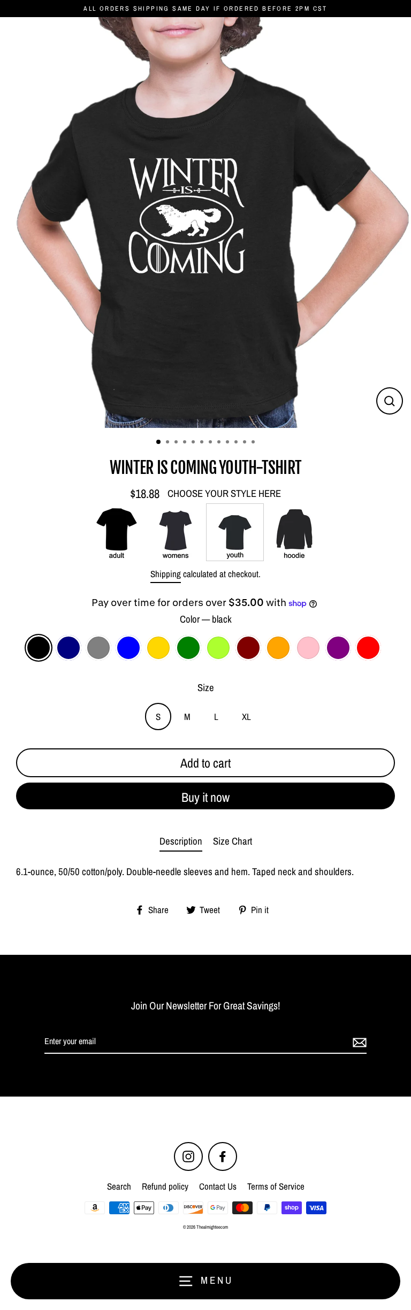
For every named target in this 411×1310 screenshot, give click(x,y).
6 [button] (203, 443)
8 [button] (220, 443)
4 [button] (185, 443)
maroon (248, 648)
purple (338, 648)
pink (308, 648)
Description (180, 841)
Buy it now (205, 797)
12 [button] (254, 443)
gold (158, 648)
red (368, 648)
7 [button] (211, 443)
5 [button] (194, 443)
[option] (205, 222)
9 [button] (228, 443)
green (188, 648)
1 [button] (159, 442)
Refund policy (165, 1186)
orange (278, 648)
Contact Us (218, 1186)
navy (68, 648)
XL (246, 716)
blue (128, 648)
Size (205, 687)
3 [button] (177, 443)
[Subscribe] (358, 1042)
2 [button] (168, 443)
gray (98, 648)
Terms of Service (276, 1186)
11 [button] (245, 443)
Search (119, 1186)
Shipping (165, 574)
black (38, 648)
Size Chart (232, 841)
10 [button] (237, 443)
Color (206, 619)
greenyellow (218, 648)
